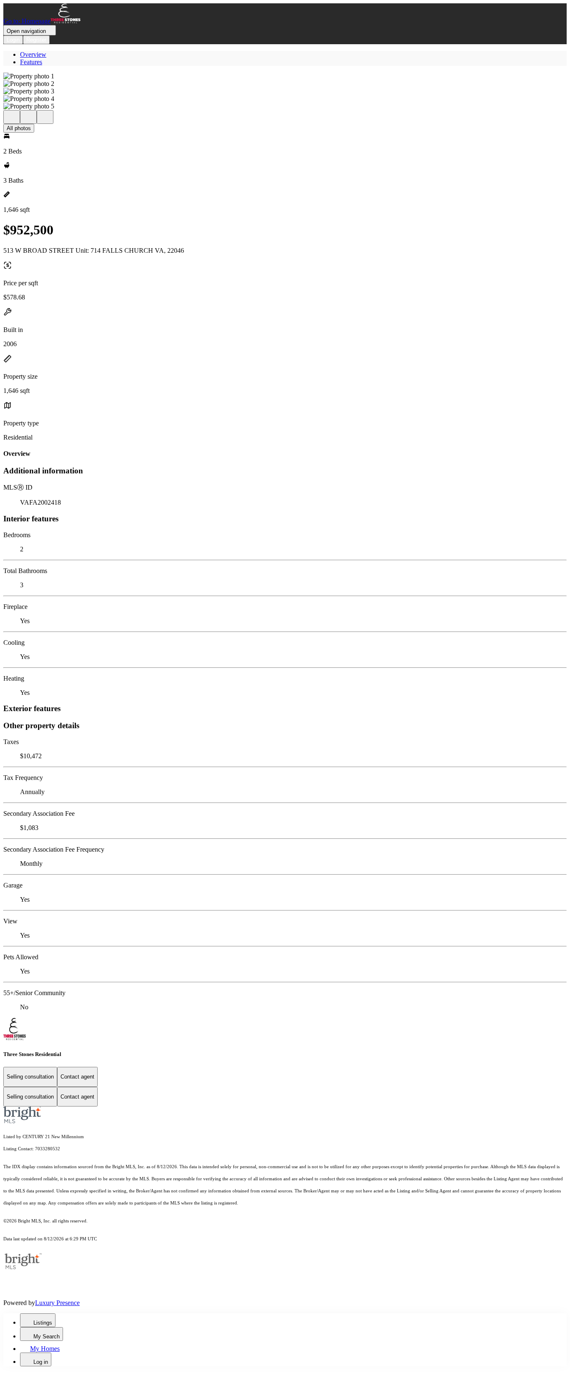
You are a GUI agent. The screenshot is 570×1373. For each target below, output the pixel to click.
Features (31, 61)
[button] (285, 76)
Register (36, 40)
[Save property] (28, 117)
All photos (19, 128)
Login (13, 40)
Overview (33, 54)
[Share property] (45, 117)
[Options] (11, 117)
